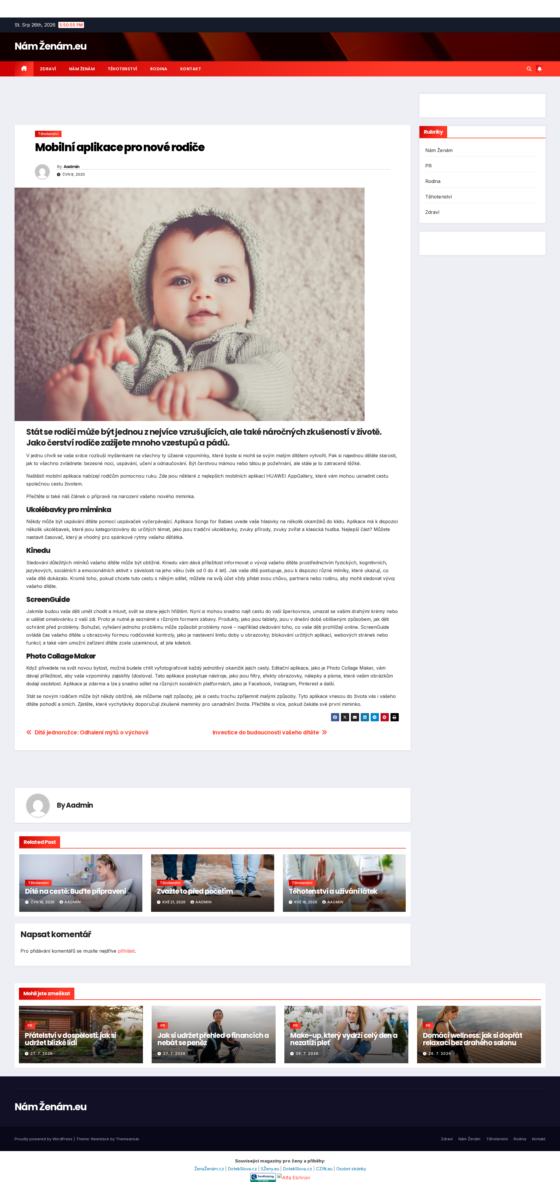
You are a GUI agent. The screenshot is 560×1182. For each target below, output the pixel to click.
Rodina (158, 69)
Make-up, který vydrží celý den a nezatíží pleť (344, 1039)
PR (428, 166)
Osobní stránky (351, 1168)
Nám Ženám (82, 69)
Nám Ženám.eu (51, 46)
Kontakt (190, 69)
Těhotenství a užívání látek (333, 891)
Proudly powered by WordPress (44, 1138)
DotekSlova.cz (243, 1168)
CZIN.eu (325, 1168)
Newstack (100, 1138)
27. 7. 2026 (41, 1053)
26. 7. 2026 (307, 1053)
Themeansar (127, 1138)
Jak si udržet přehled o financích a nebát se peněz (213, 1039)
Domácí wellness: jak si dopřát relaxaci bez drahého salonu (472, 1039)
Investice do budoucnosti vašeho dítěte (266, 732)
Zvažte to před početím (195, 891)
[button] (529, 69)
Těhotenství (122, 69)
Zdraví (48, 69)
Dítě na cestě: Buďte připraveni (75, 891)
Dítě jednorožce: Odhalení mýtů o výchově (91, 732)
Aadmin (72, 166)
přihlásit (126, 951)
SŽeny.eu (270, 1168)
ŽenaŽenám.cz (209, 1168)
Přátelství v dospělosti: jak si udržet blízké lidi (70, 1039)
